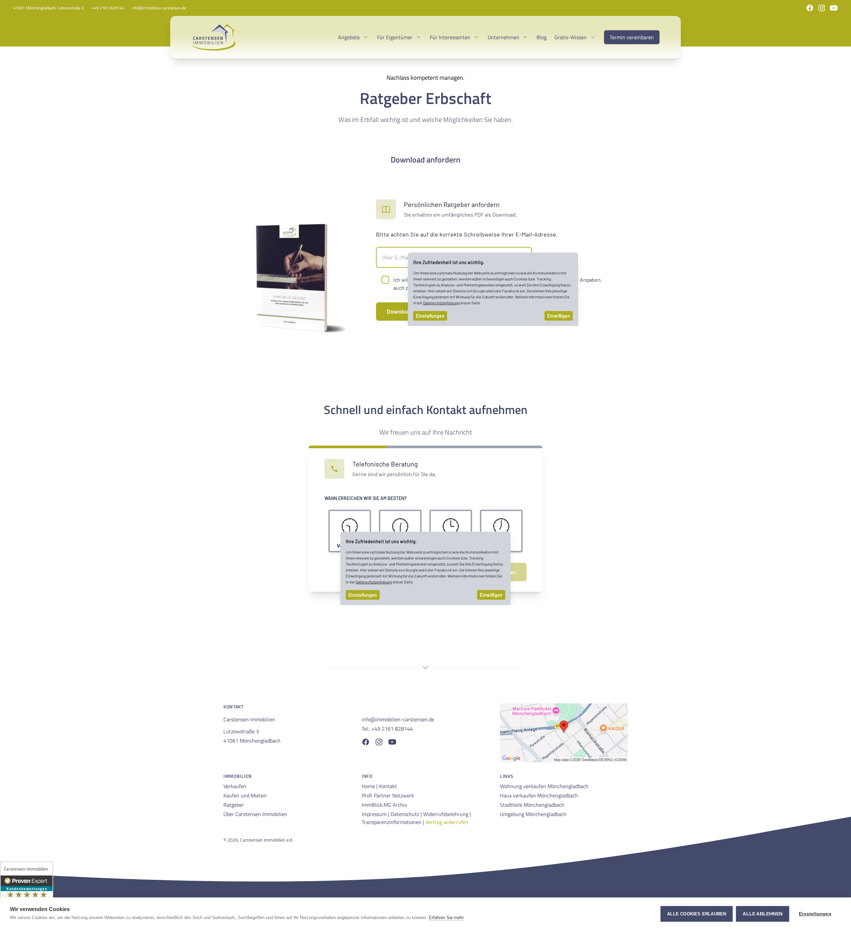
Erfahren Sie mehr (446, 917)
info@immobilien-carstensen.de (159, 8)
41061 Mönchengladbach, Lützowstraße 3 (48, 8)
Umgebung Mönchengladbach (533, 814)
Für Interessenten (450, 37)
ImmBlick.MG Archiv (384, 805)
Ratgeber (233, 805)
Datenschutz (406, 814)
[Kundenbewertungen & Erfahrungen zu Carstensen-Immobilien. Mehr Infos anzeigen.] (26, 893)
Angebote (349, 37)
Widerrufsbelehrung (446, 814)
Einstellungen (815, 913)
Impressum (375, 814)
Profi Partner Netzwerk (388, 795)
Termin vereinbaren (632, 37)
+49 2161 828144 (108, 8)
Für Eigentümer (395, 37)
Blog (542, 37)
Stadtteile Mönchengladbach (532, 805)
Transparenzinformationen (392, 822)
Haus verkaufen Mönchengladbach (539, 795)
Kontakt (388, 786)
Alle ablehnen (763, 913)
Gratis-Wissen (570, 37)
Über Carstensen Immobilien (255, 814)
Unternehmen (503, 37)
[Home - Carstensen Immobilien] (213, 37)
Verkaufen (234, 786)
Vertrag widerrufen (447, 822)
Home (369, 786)
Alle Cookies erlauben (696, 913)
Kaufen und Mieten (245, 795)
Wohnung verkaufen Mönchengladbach (544, 786)
